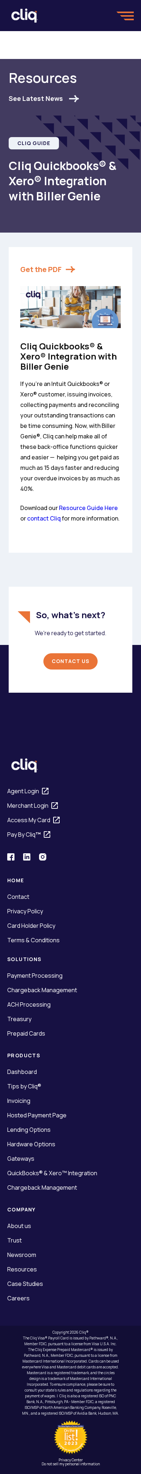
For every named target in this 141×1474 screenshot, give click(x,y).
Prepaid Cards (26, 1033)
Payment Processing (35, 976)
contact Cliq (44, 518)
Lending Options (29, 1130)
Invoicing (18, 1101)
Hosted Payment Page (37, 1115)
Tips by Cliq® (24, 1086)
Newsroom (21, 1255)
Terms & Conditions (33, 940)
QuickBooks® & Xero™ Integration (52, 1173)
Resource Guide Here (88, 508)
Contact (18, 897)
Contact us (70, 661)
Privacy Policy (25, 911)
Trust (14, 1240)
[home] (24, 15)
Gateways (20, 1159)
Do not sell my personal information (71, 1463)
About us (19, 1226)
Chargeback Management (42, 990)
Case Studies (25, 1284)
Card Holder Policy (31, 926)
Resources (22, 1269)
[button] (125, 16)
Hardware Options (31, 1144)
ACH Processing (29, 1004)
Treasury (19, 1019)
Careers (18, 1298)
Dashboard (22, 1072)
